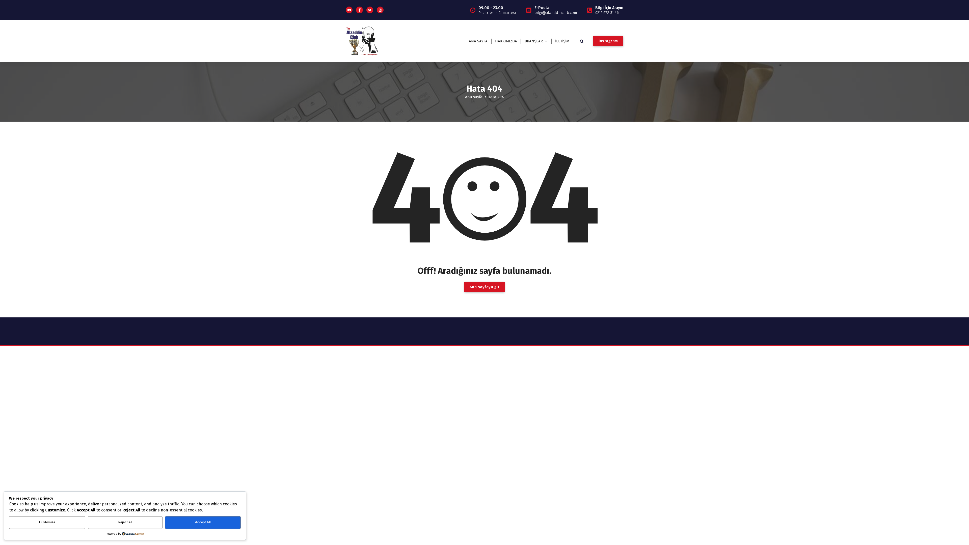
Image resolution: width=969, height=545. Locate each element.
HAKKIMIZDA (506, 41)
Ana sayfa (473, 97)
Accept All (203, 522)
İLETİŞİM (562, 41)
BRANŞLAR (534, 41)
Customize (47, 522)
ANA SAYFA (478, 41)
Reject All (125, 522)
